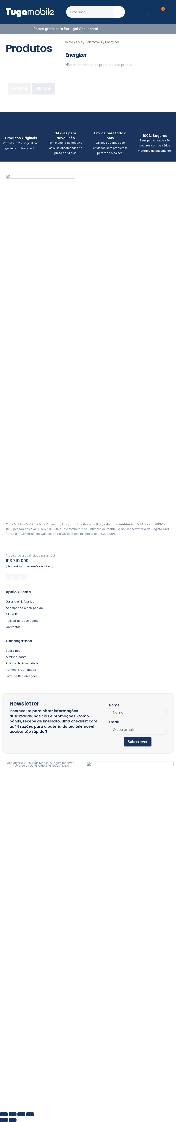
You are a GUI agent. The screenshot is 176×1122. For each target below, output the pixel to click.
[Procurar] (119, 12)
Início (69, 42)
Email (114, 722)
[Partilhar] (21, 1114)
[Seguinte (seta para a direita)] (12, 1120)
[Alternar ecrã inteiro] (12, 1114)
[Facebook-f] (9, 577)
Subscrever (138, 741)
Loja (79, 42)
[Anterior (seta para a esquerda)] (4, 1120)
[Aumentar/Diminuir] (4, 1114)
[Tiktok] (24, 577)
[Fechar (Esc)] (30, 1114)
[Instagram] (16, 577)
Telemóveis (93, 42)
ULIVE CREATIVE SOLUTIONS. (50, 765)
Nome (114, 705)
